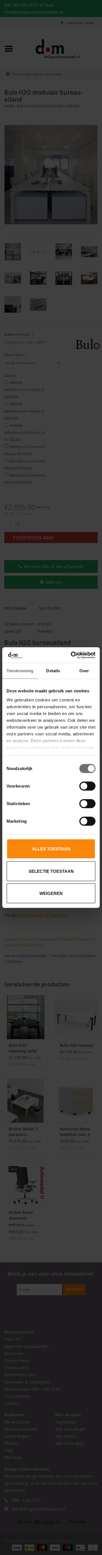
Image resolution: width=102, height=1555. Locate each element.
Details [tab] (53, 670)
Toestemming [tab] (20, 670)
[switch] (87, 786)
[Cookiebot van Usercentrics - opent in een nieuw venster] (71, 655)
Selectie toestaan (51, 871)
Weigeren (51, 893)
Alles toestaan (51, 848)
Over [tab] (84, 670)
